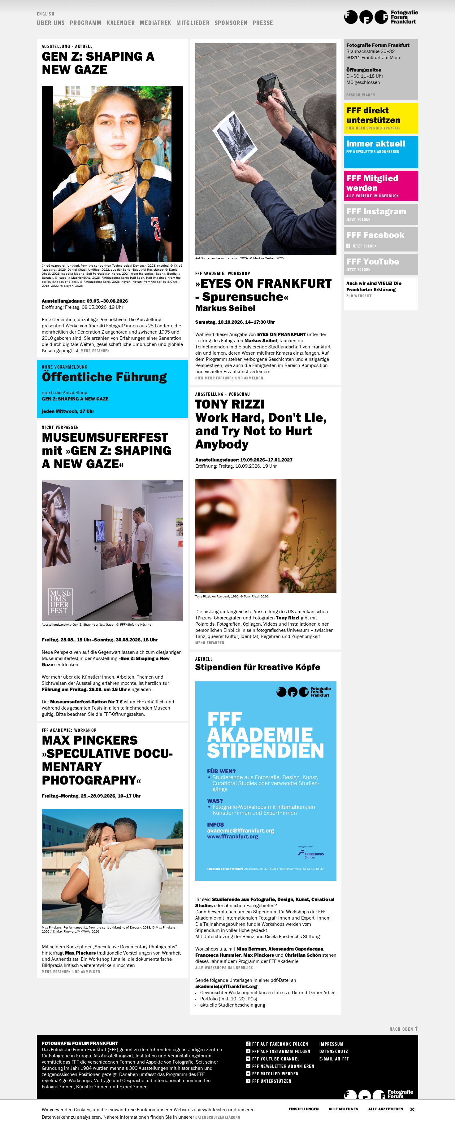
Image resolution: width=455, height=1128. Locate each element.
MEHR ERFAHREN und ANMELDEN (71, 971)
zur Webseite (359, 296)
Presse (263, 23)
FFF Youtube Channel (276, 1059)
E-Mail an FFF (334, 1059)
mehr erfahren (95, 350)
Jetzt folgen (358, 219)
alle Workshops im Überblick (224, 967)
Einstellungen (304, 1108)
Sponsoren (231, 23)
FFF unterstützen (272, 1081)
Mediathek (155, 23)
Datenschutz (333, 1051)
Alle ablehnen (343, 1108)
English (45, 14)
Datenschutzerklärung (217, 1117)
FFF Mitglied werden (275, 1073)
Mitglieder (193, 23)
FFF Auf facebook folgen (280, 1044)
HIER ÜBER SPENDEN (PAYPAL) (373, 128)
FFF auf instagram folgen (281, 1051)
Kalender (121, 23)
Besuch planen (360, 95)
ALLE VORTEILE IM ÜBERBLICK (372, 196)
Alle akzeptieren (385, 1108)
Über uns (51, 23)
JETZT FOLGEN (365, 246)
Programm (86, 23)
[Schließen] (412, 1106)
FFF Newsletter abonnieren (373, 151)
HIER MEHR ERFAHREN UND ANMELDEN (229, 378)
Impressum (331, 1044)
